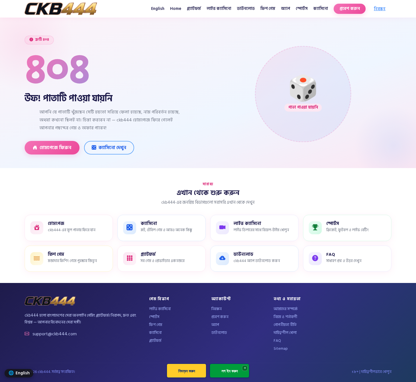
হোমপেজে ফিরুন (55, 147)
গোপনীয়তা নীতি (285, 325)
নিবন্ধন (379, 9)
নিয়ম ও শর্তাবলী (285, 317)
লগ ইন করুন (230, 371)
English (157, 8)
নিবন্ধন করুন (186, 371)
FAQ (277, 341)
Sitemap (281, 349)
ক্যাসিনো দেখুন (112, 147)
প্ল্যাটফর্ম (194, 8)
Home (175, 8)
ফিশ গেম (267, 8)
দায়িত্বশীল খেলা (285, 333)
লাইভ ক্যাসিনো (219, 8)
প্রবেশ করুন (350, 8)
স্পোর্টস (302, 8)
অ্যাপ (285, 8)
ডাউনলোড (246, 8)
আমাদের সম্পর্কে (286, 309)
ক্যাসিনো (320, 8)
